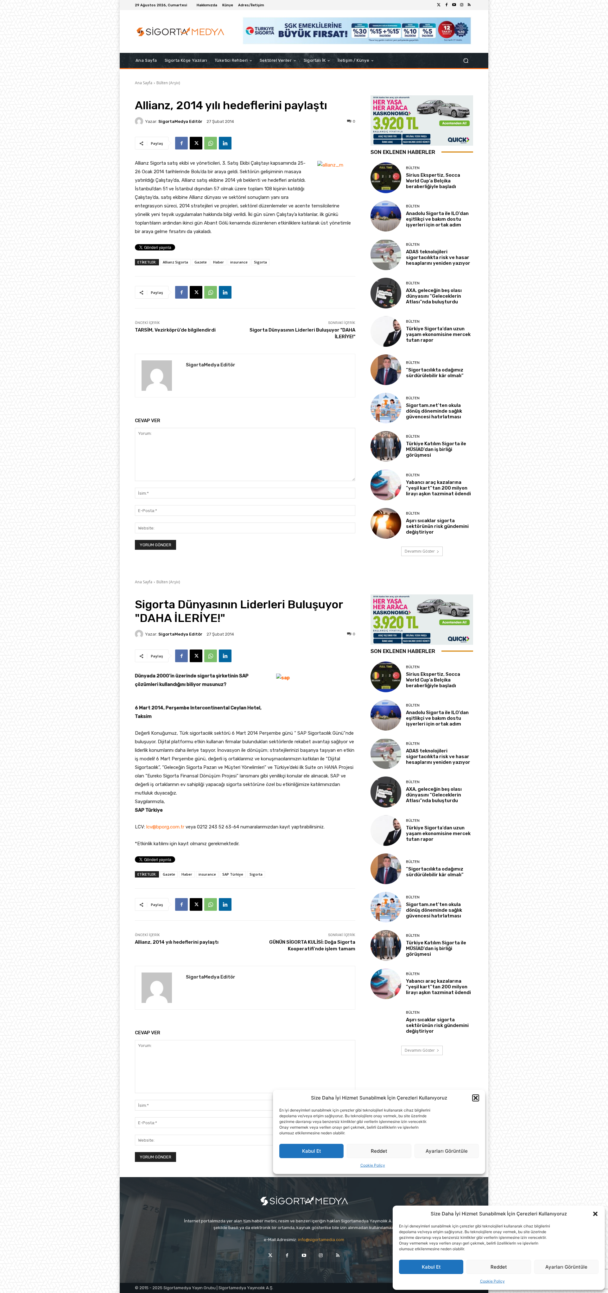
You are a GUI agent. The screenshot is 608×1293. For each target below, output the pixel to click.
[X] (196, 143)
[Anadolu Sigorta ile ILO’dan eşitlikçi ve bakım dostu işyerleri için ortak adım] (385, 216)
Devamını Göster (420, 551)
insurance (239, 262)
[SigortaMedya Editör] (140, 121)
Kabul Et (431, 1267)
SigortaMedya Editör (180, 121)
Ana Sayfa (143, 83)
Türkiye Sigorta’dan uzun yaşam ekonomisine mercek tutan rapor (438, 334)
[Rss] (469, 5)
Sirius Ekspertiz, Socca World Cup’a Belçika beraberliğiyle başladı (433, 180)
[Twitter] (439, 5)
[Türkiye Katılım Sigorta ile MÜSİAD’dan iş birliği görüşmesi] (385, 446)
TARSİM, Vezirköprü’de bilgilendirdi (175, 330)
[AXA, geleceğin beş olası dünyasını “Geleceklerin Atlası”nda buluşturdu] (385, 293)
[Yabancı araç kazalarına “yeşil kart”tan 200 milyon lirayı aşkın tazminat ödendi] (385, 484)
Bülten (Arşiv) (168, 83)
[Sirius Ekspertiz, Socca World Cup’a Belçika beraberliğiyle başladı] (385, 177)
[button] (595, 1214)
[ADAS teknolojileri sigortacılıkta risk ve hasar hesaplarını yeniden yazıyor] (385, 254)
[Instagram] (462, 5)
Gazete (200, 262)
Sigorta (260, 262)
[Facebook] (446, 5)
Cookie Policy (492, 1281)
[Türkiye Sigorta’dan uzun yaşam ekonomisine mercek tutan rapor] (385, 331)
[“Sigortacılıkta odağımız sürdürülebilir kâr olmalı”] (385, 369)
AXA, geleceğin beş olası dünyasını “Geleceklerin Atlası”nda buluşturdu (434, 296)
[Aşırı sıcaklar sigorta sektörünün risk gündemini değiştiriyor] (385, 523)
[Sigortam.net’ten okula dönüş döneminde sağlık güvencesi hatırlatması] (385, 408)
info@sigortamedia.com (321, 1239)
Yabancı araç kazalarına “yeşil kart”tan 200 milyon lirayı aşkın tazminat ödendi (438, 488)
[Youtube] (454, 5)
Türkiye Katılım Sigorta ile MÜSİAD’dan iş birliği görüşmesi (436, 449)
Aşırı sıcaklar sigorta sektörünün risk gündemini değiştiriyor (437, 526)
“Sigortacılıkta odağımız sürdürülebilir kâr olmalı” (435, 372)
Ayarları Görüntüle (566, 1267)
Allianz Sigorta (175, 262)
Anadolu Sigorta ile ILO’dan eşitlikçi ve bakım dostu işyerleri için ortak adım (437, 219)
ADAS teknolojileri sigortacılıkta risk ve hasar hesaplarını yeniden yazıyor (438, 257)
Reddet (499, 1267)
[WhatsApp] (210, 143)
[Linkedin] (225, 143)
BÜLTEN (413, 168)
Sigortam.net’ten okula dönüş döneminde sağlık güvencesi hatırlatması (434, 411)
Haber (218, 262)
